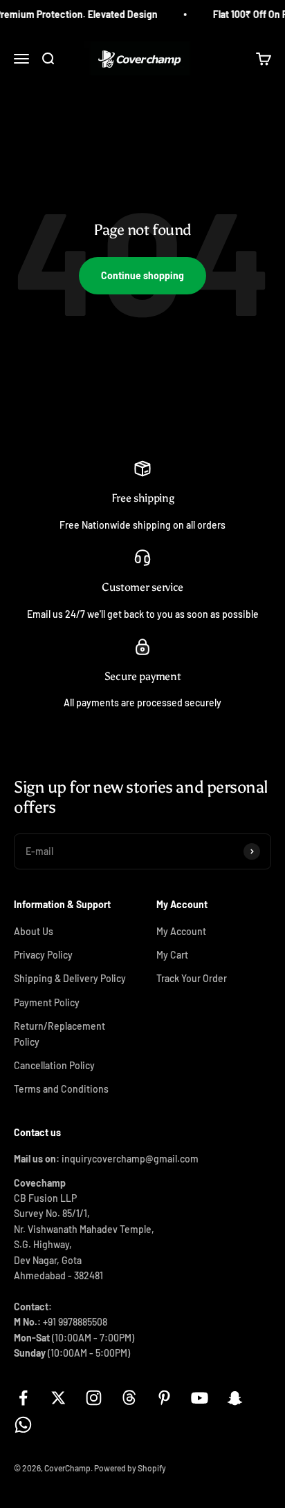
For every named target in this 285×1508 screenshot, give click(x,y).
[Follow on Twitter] (58, 1397)
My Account (181, 931)
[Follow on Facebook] (23, 1397)
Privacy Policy (43, 955)
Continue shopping (142, 275)
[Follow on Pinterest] (164, 1397)
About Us (33, 931)
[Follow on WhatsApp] (23, 1424)
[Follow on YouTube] (199, 1397)
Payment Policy (47, 1002)
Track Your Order (191, 978)
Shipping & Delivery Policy (70, 978)
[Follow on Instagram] (93, 1397)
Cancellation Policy (54, 1065)
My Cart (172, 955)
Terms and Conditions (61, 1089)
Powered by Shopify (130, 1468)
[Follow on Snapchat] (235, 1397)
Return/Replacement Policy (59, 1033)
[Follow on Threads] (129, 1397)
